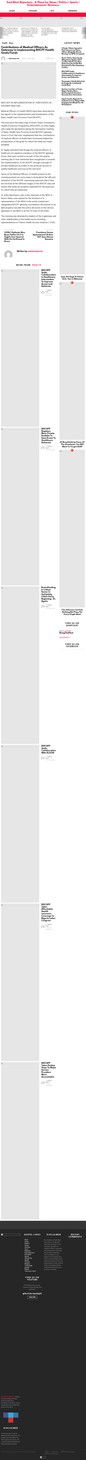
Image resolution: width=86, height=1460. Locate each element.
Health (36, 265)
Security (27, 1247)
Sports (27, 1256)
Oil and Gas (28, 1258)
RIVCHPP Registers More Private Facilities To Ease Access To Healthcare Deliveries (48, 436)
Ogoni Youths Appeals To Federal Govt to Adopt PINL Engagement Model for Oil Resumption (73, 102)
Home (27, 1245)
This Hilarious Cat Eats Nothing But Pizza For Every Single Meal (72, 612)
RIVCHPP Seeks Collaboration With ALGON (48, 749)
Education (28, 1254)
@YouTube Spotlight (32, 1294)
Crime (27, 1242)
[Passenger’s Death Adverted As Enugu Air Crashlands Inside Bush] (70, 22)
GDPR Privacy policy (67, 1452)
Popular (33, 11)
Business (28, 1251)
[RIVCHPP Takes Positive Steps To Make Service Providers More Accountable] (20, 1141)
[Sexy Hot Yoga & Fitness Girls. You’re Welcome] (72, 195)
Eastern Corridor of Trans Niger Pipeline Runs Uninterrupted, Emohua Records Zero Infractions (72, 92)
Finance (27, 1262)
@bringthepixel (64, 637)
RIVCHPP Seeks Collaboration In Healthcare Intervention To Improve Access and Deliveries (49, 32)
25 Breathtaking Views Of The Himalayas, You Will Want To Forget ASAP (72, 444)
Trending (72, 11)
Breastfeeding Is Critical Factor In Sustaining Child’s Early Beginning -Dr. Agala (48, 594)
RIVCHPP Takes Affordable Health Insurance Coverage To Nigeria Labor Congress (48, 913)
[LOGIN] (83, 15)
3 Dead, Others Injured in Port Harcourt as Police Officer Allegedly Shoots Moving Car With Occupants (10, 32)
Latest (12, 11)
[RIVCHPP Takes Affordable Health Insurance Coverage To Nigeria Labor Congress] (20, 982)
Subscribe (32, 1297)
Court (26, 1249)
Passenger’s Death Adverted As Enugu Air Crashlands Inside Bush (69, 30)
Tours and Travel (30, 1271)
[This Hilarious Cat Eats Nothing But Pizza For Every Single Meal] (72, 528)
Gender (27, 1267)
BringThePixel (66, 633)
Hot (52, 11)
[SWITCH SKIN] (80, 15)
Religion (27, 1264)
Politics (27, 1243)
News (26, 1240)
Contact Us (54, 1452)
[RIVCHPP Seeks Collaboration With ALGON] (20, 824)
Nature (27, 1269)
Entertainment (29, 1253)
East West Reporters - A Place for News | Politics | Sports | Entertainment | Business (43, 4)
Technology (28, 1265)
